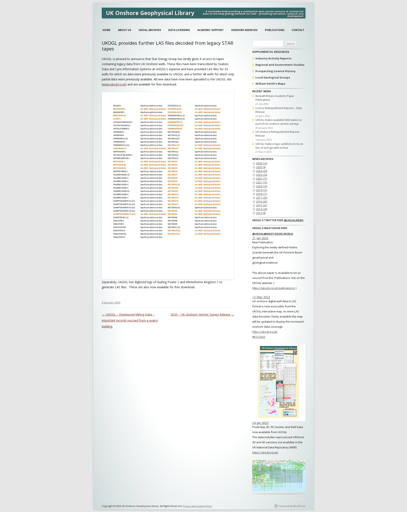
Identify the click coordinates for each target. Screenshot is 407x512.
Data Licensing (179, 30)
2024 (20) (261, 171)
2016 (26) (261, 201)
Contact (298, 30)
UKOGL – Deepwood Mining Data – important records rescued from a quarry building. (130, 320)
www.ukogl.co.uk (114, 84)
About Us (124, 30)
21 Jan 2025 (260, 238)
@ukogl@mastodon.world (272, 234)
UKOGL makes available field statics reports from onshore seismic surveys (278, 122)
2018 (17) (261, 194)
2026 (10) (261, 163)
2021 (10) (261, 182)
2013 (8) (261, 213)
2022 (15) (261, 178)
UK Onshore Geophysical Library (150, 13)
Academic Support (210, 30)
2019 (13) (261, 190)
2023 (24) (261, 175)
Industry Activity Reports (273, 58)
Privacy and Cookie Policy (197, 506)
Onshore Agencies (244, 30)
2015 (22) (261, 205)
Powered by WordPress (292, 506)
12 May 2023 (261, 297)
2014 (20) (261, 209)
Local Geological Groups (272, 77)
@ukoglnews (293, 220)
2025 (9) (261, 167)
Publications (274, 30)
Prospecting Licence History (275, 71)
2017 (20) (261, 198)
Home (106, 30)
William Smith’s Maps (270, 83)
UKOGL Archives (150, 30)
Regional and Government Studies (279, 65)
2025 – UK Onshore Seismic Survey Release (202, 314)
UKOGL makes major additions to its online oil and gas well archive (279, 146)
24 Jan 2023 (260, 423)
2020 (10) (261, 186)
